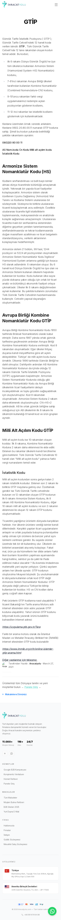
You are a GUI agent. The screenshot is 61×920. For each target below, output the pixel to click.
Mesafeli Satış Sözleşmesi (15, 844)
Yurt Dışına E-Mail (11, 811)
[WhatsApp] (11, 753)
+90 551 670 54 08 (31, 915)
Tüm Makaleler (10, 797)
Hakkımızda (9, 825)
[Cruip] (14, 4)
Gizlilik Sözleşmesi (12, 839)
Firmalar (7, 830)
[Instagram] (4, 753)
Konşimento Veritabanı (14, 774)
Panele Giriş (31, 687)
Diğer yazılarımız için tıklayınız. (19, 659)
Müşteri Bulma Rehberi (14, 802)
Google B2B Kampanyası (15, 769)
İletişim (7, 835)
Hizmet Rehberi (11, 779)
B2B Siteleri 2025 (11, 807)
